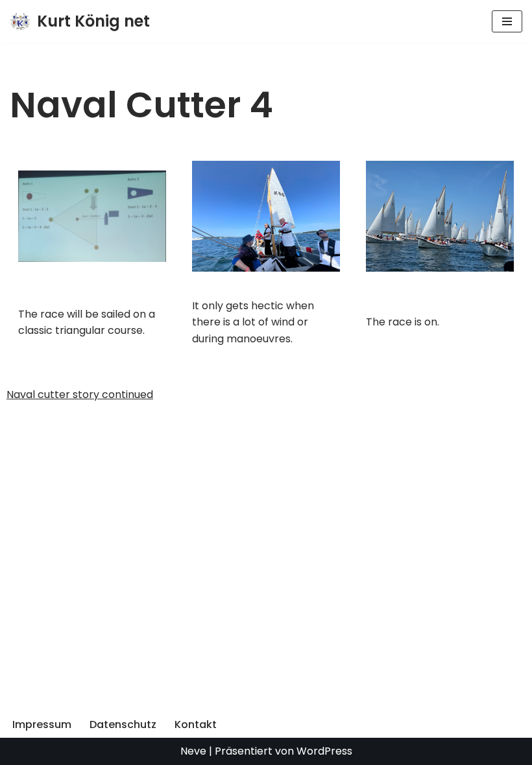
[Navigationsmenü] (507, 21)
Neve (193, 751)
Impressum (41, 724)
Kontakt (196, 724)
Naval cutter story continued (79, 394)
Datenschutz (123, 724)
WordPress (324, 751)
